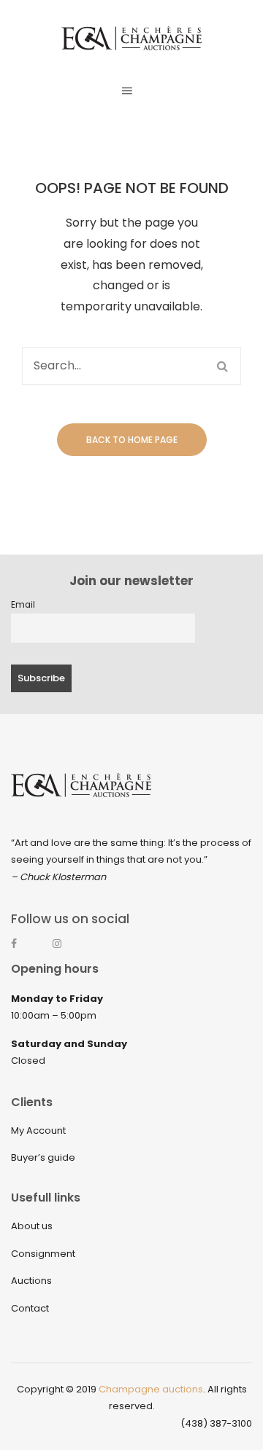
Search (222, 366)
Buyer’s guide (43, 1157)
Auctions (31, 1281)
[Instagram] (64, 950)
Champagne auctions (151, 1389)
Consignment (43, 1254)
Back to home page (132, 440)
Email (23, 605)
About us (32, 1226)
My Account (38, 1130)
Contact (30, 1308)
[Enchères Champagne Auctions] (131, 37)
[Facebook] (22, 950)
